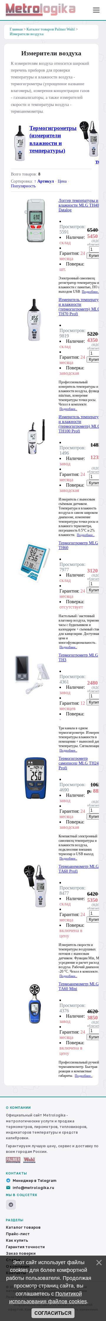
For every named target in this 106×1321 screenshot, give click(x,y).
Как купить (17, 1240)
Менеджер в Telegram (34, 1180)
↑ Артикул (44, 181)
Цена (62, 181)
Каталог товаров (23, 1227)
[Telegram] (11, 1205)
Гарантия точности (25, 1246)
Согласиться (53, 1313)
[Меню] (96, 10)
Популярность (23, 186)
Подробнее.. (91, 291)
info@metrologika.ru (33, 1187)
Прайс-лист (18, 1233)
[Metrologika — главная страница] (41, 10)
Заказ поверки (21, 1253)
